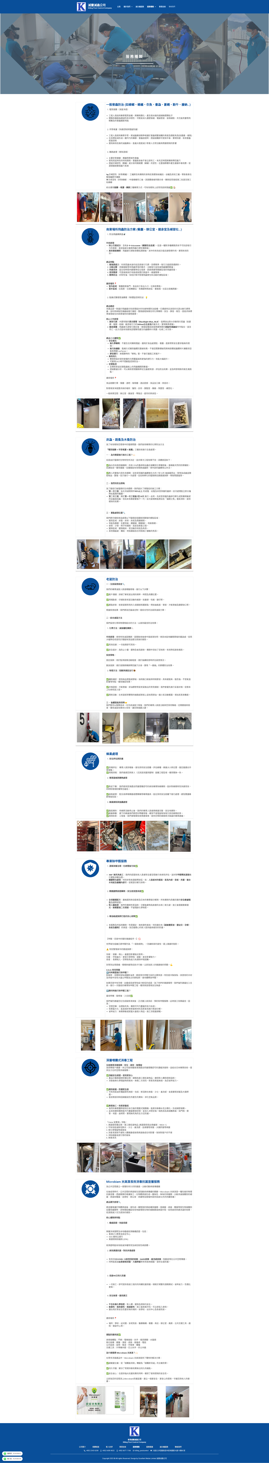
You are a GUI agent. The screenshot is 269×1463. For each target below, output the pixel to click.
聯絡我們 (172, 7)
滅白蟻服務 (140, 7)
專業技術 (162, 7)
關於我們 (127, 7)
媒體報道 (95, 1447)
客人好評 (109, 1447)
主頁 (119, 7)
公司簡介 (82, 1447)
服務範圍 (149, 1447)
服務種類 (150, 7)
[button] (128, 6)
